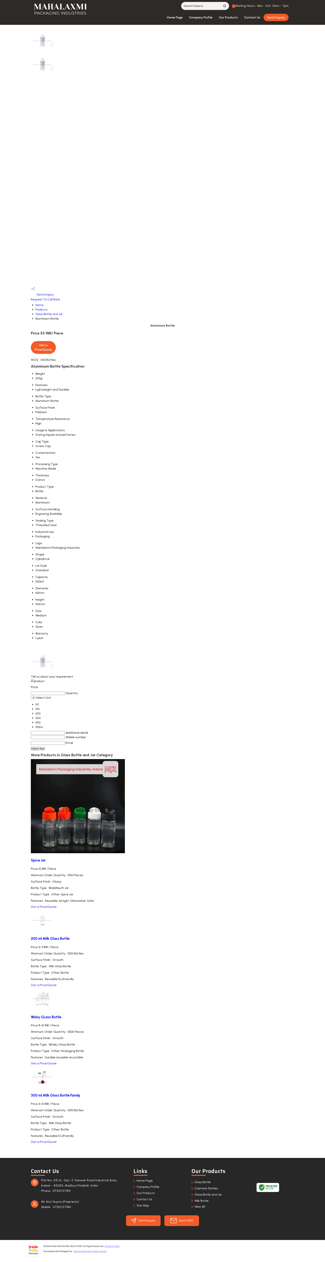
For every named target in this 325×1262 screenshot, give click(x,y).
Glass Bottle (202, 1182)
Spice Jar (38, 860)
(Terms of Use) (111, 1246)
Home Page (175, 17)
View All (199, 1206)
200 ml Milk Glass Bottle (50, 938)
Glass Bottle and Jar (49, 314)
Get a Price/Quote (44, 907)
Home (39, 305)
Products (41, 309)
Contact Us (252, 17)
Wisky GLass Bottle (46, 1017)
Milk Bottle (201, 1201)
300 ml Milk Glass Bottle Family (55, 1095)
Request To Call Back (45, 299)
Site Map (143, 1205)
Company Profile (201, 17)
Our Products (228, 17)
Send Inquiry (276, 17)
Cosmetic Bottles (206, 1188)
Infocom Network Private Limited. (90, 1251)
